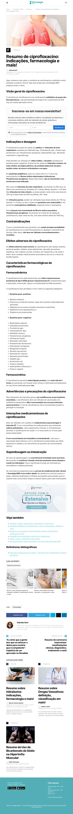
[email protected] (57, 797)
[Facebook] (29, 811)
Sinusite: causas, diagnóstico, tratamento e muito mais (32, 523)
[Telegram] (40, 811)
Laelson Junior (45, 706)
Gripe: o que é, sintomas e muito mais (25, 539)
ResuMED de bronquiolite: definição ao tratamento (30, 536)
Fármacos (29, 9)
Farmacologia (17, 607)
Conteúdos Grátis (18, 9)
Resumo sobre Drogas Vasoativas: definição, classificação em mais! (51, 695)
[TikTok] (43, 811)
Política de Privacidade (34, 132)
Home (8, 9)
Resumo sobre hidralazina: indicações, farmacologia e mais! (20, 693)
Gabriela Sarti (13, 70)
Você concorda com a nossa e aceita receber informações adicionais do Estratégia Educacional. (38, 133)
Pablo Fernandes (14, 762)
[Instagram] (35, 811)
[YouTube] (37, 811)
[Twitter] (32, 811)
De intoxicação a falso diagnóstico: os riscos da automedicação (35, 541)
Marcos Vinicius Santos (16, 703)
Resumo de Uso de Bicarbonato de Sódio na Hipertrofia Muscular (20, 752)
